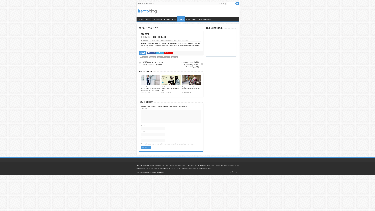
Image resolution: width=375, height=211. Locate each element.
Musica (182, 19)
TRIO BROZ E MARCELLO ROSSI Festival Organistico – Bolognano (153, 63)
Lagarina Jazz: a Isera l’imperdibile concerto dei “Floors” (191, 88)
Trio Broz (174, 57)
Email (143, 132)
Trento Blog (145, 40)
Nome (143, 126)
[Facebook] (221, 4)
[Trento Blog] (147, 11)
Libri (175, 19)
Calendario (148, 27)
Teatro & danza (192, 19)
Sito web (143, 138)
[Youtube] (225, 4)
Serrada (167, 57)
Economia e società (205, 19)
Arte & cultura (158, 19)
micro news (180, 40)
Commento (144, 108)
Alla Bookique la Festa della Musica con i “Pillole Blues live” (171, 88)
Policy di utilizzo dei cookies (203, 168)
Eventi (148, 19)
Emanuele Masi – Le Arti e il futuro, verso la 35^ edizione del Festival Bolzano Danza (150, 88)
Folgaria (175, 40)
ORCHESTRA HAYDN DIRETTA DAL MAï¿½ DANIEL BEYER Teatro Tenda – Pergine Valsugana (190, 64)
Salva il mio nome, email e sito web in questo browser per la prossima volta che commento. (168, 144)
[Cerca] (237, 3)
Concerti (170, 40)
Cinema (168, 19)
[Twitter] (223, 4)
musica (186, 40)
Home (141, 19)
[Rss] (220, 4)
